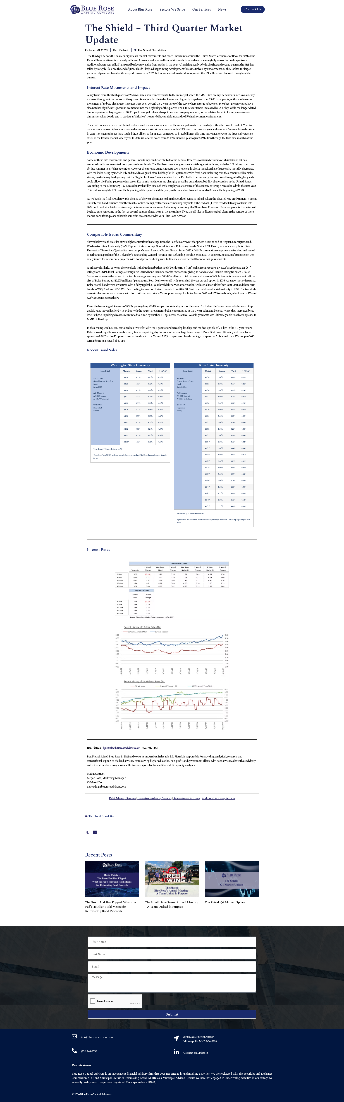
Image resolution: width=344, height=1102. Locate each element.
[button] (87, 832)
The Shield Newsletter (152, 50)
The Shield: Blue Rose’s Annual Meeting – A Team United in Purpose (171, 904)
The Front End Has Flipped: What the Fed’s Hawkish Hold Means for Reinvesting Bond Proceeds (110, 906)
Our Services (201, 9)
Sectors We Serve (172, 9)
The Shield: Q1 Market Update (225, 902)
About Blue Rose (140, 9)
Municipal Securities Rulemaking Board (123, 1078)
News (222, 9)
